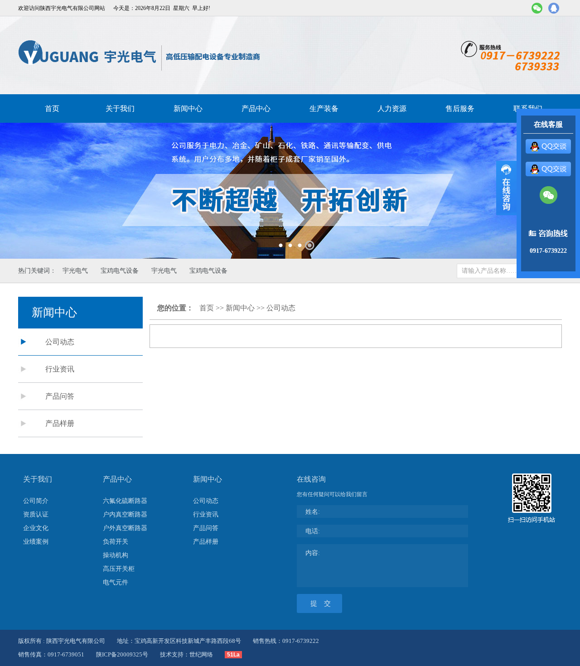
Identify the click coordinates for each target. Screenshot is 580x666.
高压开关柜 (119, 568)
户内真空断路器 (125, 514)
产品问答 (59, 396)
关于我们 (120, 108)
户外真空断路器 (125, 528)
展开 (506, 188)
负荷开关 (115, 541)
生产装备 (323, 108)
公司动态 (59, 342)
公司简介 (35, 500)
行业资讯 (59, 369)
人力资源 (391, 108)
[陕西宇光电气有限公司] (140, 55)
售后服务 (459, 108)
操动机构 (115, 555)
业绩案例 (35, 541)
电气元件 (115, 582)
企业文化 (35, 528)
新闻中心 (188, 108)
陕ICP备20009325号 (122, 654)
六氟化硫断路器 (125, 500)
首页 (52, 108)
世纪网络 (201, 654)
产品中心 (256, 108)
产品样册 (59, 423)
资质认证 (35, 514)
